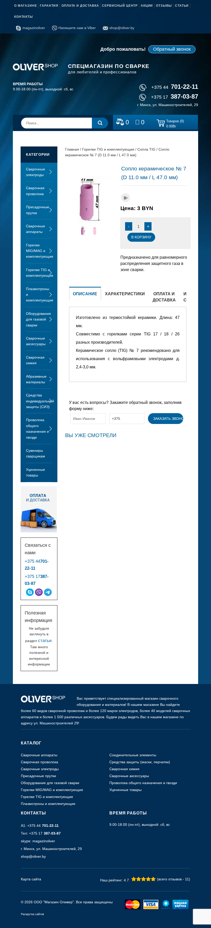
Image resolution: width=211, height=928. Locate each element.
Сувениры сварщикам (35, 453)
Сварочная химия (35, 360)
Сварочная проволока (35, 191)
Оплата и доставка (80, 5)
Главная (72, 149)
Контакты (23, 17)
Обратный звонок (172, 49)
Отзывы (164, 5)
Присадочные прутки (37, 210)
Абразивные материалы (36, 379)
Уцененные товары (35, 472)
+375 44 (174, 87)
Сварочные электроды (35, 172)
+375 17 (174, 97)
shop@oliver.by (121, 28)
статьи (45, 640)
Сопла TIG (146, 149)
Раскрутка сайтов (32, 914)
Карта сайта (31, 879)
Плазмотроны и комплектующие (39, 294)
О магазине (25, 5)
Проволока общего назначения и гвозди (37, 428)
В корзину (141, 237)
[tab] (85, 297)
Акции (147, 5)
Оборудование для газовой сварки (38, 319)
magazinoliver (33, 28)
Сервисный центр (120, 5)
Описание (85, 294)
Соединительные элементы (132, 755)
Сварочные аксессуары (36, 341)
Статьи (182, 5)
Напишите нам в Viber (77, 28)
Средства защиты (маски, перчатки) (139, 762)
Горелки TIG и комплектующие (39, 272)
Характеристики (125, 294)
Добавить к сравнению (125, 197)
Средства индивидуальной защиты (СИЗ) (39, 401)
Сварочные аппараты (35, 229)
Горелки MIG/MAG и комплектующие (39, 251)
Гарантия (49, 5)
